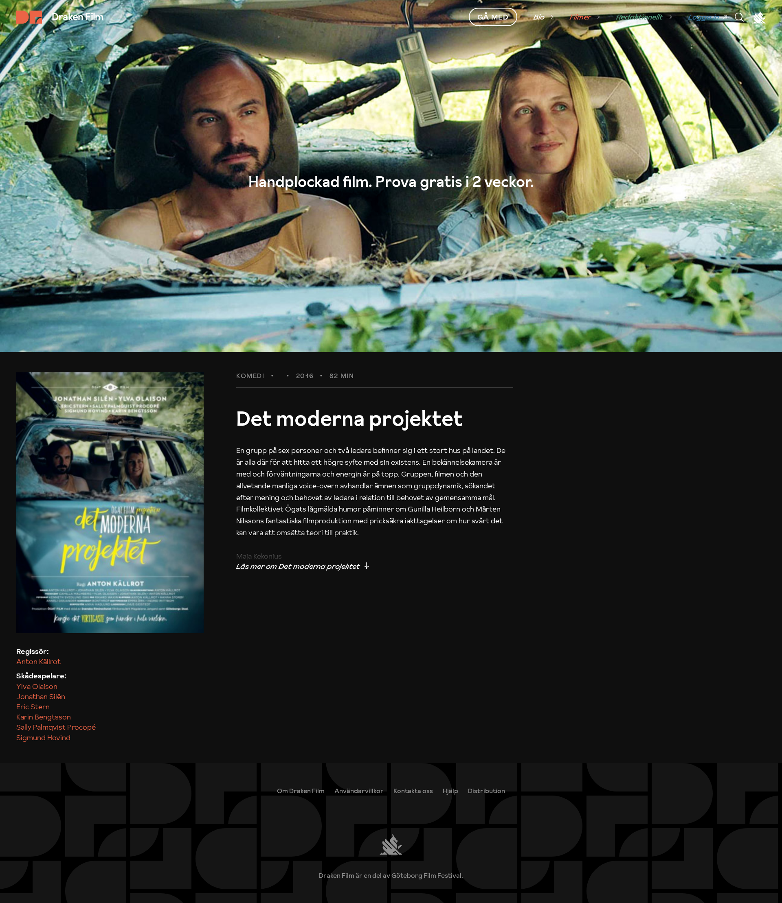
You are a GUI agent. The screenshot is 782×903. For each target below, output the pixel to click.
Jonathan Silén (40, 696)
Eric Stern (33, 707)
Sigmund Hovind (43, 737)
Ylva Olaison (36, 686)
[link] (544, 17)
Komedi (250, 376)
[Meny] (739, 17)
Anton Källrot (38, 661)
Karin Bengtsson (43, 717)
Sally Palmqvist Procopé (56, 727)
